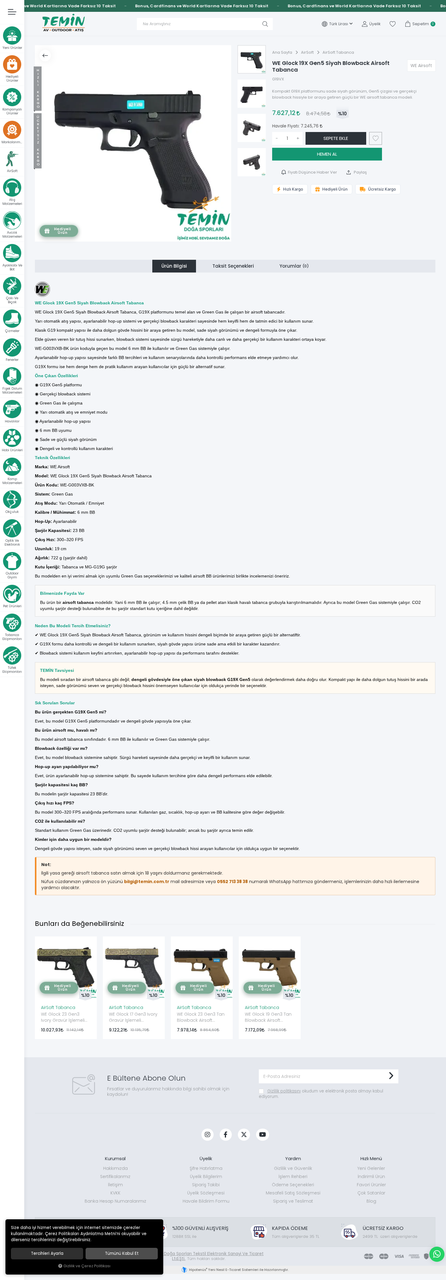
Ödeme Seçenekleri (293, 1185)
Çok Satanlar (371, 1193)
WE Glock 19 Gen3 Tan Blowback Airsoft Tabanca (268, 1017)
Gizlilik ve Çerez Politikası (86, 1266)
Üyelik (206, 1158)
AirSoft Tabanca (58, 1007)
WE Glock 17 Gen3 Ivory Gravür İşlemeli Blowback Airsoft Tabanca (133, 1017)
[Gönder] (390, 1076)
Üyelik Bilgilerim (206, 1176)
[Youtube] (262, 1135)
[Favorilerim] (392, 24)
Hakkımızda (115, 1168)
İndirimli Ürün (371, 1176)
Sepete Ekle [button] (335, 138)
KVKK (115, 1193)
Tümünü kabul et (122, 1253)
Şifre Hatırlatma (206, 1168)
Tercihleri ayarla (47, 1253)
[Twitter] (244, 1135)
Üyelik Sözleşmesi (206, 1193)
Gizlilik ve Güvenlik (293, 1168)
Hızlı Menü (371, 1158)
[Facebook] (226, 1135)
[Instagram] (207, 1135)
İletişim (115, 1185)
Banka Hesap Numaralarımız (115, 1201)
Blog (371, 1201)
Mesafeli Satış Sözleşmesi (293, 1193)
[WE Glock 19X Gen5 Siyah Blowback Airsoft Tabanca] (133, 143)
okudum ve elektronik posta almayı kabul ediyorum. (321, 1094)
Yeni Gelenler (371, 1168)
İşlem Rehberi (293, 1176)
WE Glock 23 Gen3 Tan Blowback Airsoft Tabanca (201, 1017)
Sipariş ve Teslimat (293, 1201)
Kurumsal (115, 1158)
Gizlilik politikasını (284, 1091)
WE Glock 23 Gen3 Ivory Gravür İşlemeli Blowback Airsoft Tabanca (63, 1017)
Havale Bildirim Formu (206, 1201)
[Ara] (265, 24)
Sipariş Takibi (206, 1185)
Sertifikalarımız (115, 1176)
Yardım (293, 1158)
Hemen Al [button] (327, 154)
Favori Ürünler (371, 1185)
